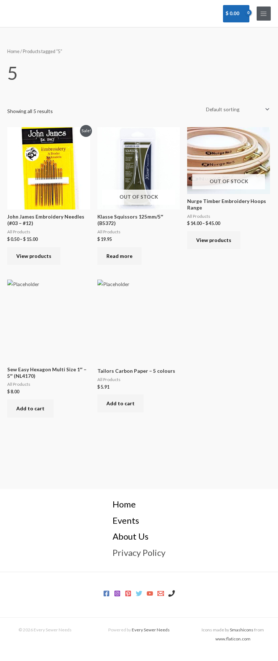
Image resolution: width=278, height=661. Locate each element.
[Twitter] (139, 593)
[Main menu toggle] (264, 14)
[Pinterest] (128, 593)
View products (33, 256)
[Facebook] (106, 593)
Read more (119, 256)
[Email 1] (160, 593)
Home (13, 51)
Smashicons (241, 629)
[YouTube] (150, 593)
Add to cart (30, 408)
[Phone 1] (171, 593)
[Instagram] (117, 593)
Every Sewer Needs (151, 629)
